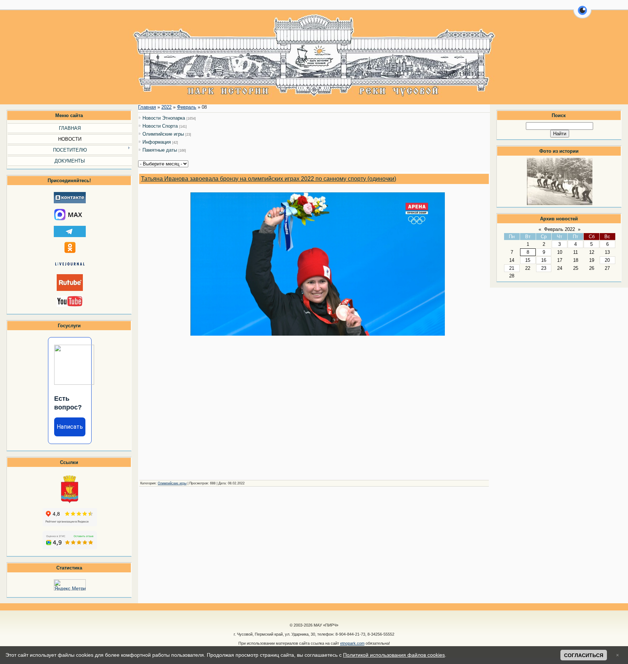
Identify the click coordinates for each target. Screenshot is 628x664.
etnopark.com (352, 643)
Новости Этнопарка (163, 118)
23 (543, 268)
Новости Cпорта (160, 126)
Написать (70, 426)
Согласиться (583, 655)
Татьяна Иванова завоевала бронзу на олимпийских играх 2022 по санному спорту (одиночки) (268, 179)
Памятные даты (159, 150)
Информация (156, 142)
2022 (166, 107)
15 (527, 260)
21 (511, 268)
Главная (147, 107)
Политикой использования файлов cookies (394, 655)
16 (543, 260)
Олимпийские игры (163, 134)
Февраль (186, 107)
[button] (582, 14)
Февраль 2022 (559, 229)
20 (607, 260)
